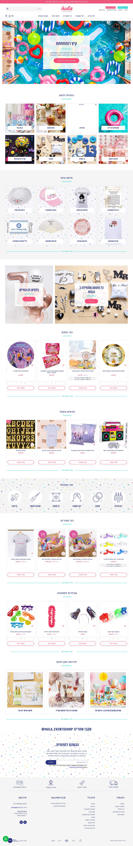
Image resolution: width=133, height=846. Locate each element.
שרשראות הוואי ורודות (51, 632)
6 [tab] (63, 82)
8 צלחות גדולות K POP (20, 371)
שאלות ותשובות (111, 10)
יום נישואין (77, 506)
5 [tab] (65, 82)
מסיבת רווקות (35, 506)
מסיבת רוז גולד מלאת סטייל (66, 710)
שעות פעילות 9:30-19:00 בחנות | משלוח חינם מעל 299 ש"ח (67, 2)
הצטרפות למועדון (60, 806)
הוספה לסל (113, 388)
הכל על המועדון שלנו (58, 803)
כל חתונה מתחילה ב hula (91, 290)
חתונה (97, 506)
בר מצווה (56, 506)
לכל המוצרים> (67, 396)
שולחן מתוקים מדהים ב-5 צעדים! (108, 710)
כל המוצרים (67, 16)
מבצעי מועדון (43, 16)
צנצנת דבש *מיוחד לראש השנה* (82, 371)
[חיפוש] (7, 8)
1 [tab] (72, 82)
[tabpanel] (66, 52)
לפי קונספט (80, 16)
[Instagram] (21, 822)
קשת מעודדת (82, 632)
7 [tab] (61, 82)
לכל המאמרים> (66, 719)
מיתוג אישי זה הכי (25, 710)
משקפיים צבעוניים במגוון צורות (20, 632)
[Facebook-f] (25, 822)
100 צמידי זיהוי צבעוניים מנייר (114, 559)
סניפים (120, 10)
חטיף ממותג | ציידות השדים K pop (82, 450)
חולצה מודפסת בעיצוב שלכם (21, 559)
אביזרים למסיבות (118, 812)
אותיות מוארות (21, 450)
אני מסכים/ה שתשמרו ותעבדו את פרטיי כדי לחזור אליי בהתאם (68, 766)
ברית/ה (14, 506)
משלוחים (92, 812)
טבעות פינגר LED (113, 632)
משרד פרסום (23, 840)
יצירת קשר (101, 10)
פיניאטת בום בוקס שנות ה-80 (113, 450)
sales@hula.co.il (17, 807)
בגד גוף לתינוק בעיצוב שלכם (51, 450)
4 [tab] (66, 82)
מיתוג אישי (55, 16)
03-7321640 (17, 804)
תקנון (93, 817)
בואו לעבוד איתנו (89, 825)
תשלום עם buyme (88, 815)
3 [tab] (68, 82)
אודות (126, 10)
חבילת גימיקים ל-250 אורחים (51, 559)
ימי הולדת (121, 809)
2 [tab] (70, 82)
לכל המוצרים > (66, 251)
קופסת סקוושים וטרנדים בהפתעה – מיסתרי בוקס (52, 372)
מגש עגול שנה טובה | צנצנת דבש (114, 371)
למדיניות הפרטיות (76, 767)
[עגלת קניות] (6, 16)
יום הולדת (118, 506)
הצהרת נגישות (90, 820)
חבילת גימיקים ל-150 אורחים (82, 559)
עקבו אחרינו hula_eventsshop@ (66, 729)
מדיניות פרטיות (90, 828)
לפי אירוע (91, 16)
